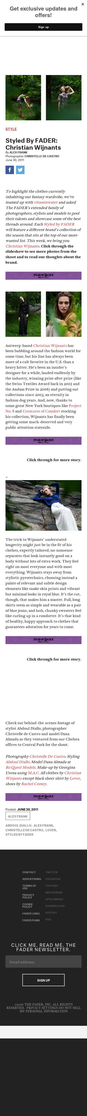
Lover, (51, 829)
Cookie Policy (27, 905)
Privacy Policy (28, 895)
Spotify (51, 912)
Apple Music (54, 899)
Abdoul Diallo (17, 762)
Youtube (51, 885)
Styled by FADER (59, 224)
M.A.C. (33, 773)
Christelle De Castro (47, 756)
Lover (74, 778)
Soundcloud (55, 905)
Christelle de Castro (41, 155)
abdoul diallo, (18, 825)
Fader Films (31, 920)
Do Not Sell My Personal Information (50, 1009)
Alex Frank (18, 152)
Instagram (53, 892)
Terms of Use (29, 886)
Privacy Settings (42, 1008)
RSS (48, 919)
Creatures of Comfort (41, 411)
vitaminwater (46, 202)
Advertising (31, 878)
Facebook (52, 878)
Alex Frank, (44, 825)
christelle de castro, (24, 829)
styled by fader (19, 834)
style (11, 128)
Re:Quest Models (20, 767)
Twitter (51, 872)
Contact (29, 872)
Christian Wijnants (22, 246)
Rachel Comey (33, 784)
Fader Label (31, 913)
